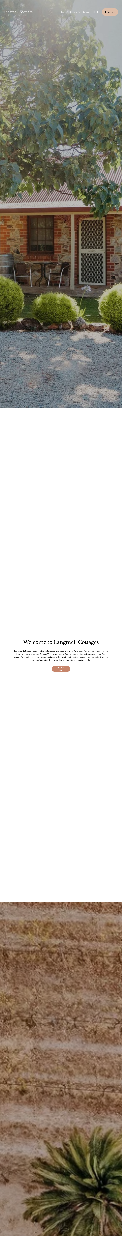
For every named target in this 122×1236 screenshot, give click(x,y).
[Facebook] (97, 12)
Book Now (110, 12)
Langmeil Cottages (18, 12)
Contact (86, 12)
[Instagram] (94, 12)
